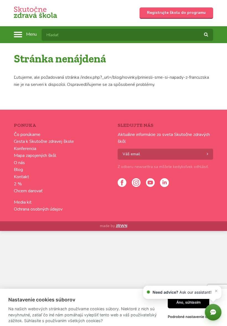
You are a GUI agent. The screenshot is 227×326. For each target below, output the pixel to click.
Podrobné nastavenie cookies (193, 316)
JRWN (121, 225)
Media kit (23, 202)
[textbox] (127, 35)
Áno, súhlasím (188, 302)
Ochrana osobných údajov (38, 209)
